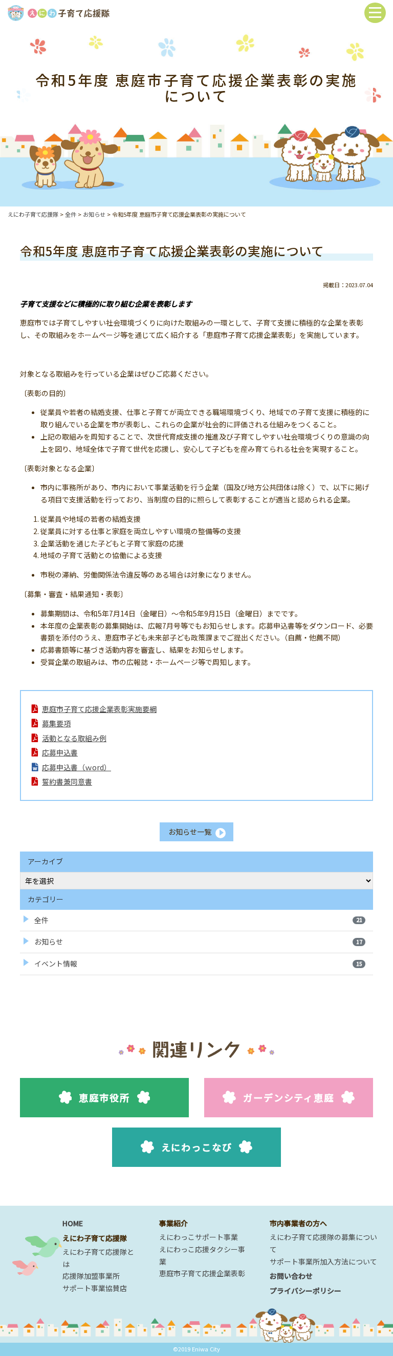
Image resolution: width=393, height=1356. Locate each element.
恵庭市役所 (104, 1097)
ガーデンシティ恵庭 (288, 1097)
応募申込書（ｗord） (76, 767)
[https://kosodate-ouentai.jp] (58, 11)
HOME (72, 1223)
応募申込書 (60, 752)
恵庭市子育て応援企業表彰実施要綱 (99, 709)
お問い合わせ (291, 1276)
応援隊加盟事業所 (91, 1276)
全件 (198, 920)
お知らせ (198, 941)
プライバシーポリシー (305, 1290)
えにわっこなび (196, 1147)
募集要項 (56, 723)
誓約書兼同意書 (67, 781)
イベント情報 (198, 963)
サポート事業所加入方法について (323, 1261)
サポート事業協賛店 (94, 1288)
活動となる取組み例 (74, 738)
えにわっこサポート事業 (198, 1237)
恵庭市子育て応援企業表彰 (202, 1273)
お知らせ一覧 (189, 831)
